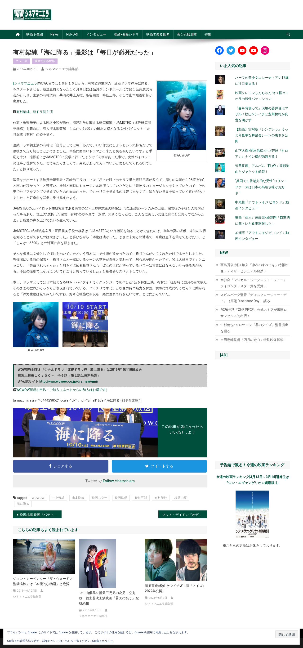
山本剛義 (78, 498)
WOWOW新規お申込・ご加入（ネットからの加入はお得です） (62, 390)
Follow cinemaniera (119, 481)
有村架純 (161, 498)
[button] (35, 327)
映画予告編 (34, 34)
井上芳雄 (58, 498)
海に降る (23, 503)
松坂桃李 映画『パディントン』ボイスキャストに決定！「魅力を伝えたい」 (41, 515)
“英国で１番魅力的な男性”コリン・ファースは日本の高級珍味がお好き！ (261, 187)
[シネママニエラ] (25, 83)
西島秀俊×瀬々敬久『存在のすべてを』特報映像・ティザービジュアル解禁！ (254, 268)
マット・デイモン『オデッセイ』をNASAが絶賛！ (184, 515)
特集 (208, 34)
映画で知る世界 (157, 34)
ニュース (21, 61)
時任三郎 (141, 498)
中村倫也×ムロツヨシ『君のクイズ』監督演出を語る (254, 328)
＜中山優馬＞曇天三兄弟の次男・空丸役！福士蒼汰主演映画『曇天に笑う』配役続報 (109, 598)
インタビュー (96, 34)
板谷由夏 (180, 498)
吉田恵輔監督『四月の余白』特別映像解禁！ (253, 340)
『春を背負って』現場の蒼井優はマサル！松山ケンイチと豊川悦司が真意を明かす (261, 114)
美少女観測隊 (187, 34)
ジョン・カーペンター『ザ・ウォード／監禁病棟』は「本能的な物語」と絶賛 (43, 581)
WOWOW (38, 498)
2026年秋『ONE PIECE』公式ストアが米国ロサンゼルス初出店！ (253, 313)
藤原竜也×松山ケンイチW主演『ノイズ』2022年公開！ (175, 588)
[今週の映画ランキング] (252, 514)
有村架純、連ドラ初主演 (34, 112)
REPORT (72, 34)
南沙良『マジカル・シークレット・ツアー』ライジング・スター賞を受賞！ (253, 283)
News (54, 34)
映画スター (99, 498)
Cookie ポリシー (102, 641)
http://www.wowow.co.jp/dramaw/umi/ (68, 381)
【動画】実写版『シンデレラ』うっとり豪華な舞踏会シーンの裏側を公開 (261, 135)
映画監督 (121, 498)
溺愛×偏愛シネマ (126, 34)
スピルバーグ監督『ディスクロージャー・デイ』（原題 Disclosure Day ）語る (253, 298)
